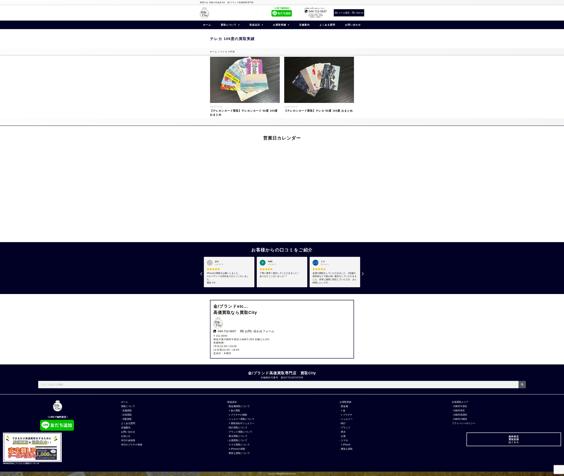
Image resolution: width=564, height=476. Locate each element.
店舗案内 (304, 25)
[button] (362, 275)
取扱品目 (255, 25)
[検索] (522, 384)
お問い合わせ (353, 25)
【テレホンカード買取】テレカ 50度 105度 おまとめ (318, 110)
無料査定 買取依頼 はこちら (514, 439)
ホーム (207, 25)
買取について (229, 25)
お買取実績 (279, 25)
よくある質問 (327, 25)
